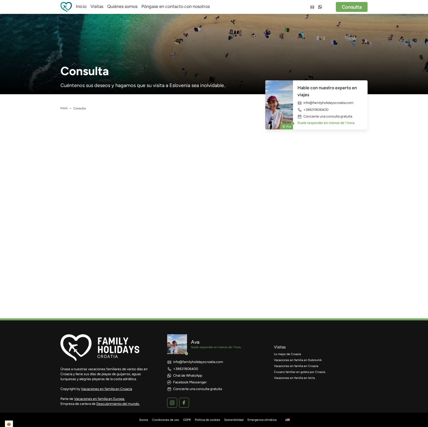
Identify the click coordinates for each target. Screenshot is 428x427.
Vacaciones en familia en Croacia (106, 389)
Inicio (81, 6)
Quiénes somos (122, 6)
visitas (280, 347)
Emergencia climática (261, 420)
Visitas (96, 6)
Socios (143, 420)
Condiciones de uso (165, 420)
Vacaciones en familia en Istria (294, 378)
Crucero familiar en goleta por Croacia (299, 372)
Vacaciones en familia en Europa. (99, 399)
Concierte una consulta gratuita (327, 117)
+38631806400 (315, 110)
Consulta (352, 7)
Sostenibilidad (233, 420)
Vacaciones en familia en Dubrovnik (298, 360)
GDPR (187, 420)
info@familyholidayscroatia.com (328, 103)
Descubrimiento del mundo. (118, 404)
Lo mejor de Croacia (287, 354)
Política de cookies (207, 420)
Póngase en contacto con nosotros (175, 6)
